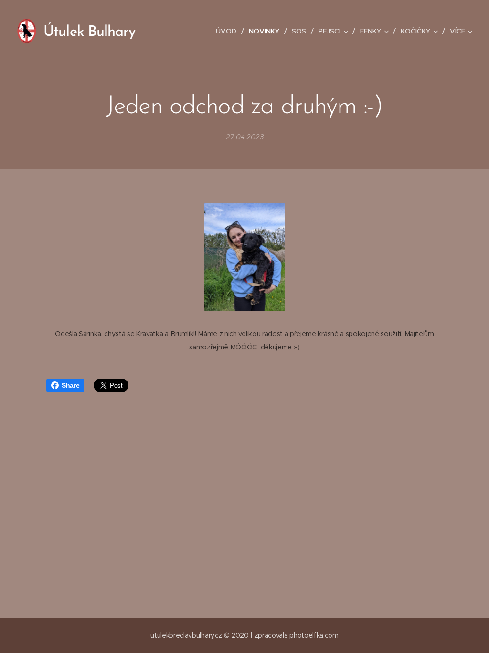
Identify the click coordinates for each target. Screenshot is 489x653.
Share (70, 385)
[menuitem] (228, 31)
